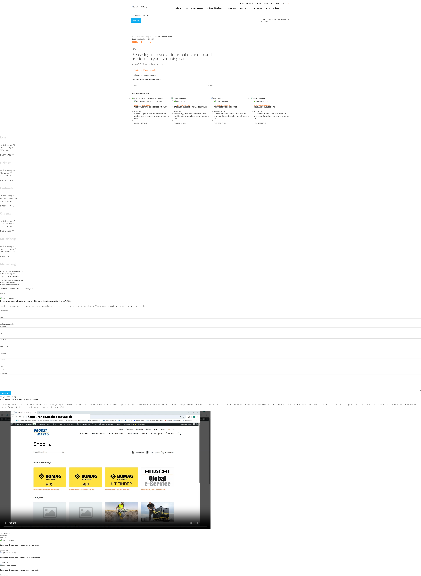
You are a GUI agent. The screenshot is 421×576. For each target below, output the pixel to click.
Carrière (265, 3)
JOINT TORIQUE (147, 16)
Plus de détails (140, 123)
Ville (1, 317)
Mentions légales (8, 274)
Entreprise (4, 311)
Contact (272, 3)
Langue (2, 366)
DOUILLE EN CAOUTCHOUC (264, 107)
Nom (2, 333)
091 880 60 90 (8, 231)
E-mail (2, 360)
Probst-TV (258, 3)
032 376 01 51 (8, 256)
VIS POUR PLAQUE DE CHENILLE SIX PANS (150, 107)
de (283, 4)
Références (249, 3)
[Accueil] (132, 16)
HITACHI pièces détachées (162, 37)
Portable (3, 353)
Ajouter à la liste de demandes (145, 70)
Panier (266, 22)
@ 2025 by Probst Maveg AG (12, 271)
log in (148, 54)
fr (288, 4)
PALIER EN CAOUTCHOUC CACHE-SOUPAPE (190, 107)
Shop (277, 3)
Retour (136, 20)
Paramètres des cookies (11, 276)
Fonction (3, 340)
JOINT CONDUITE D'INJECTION (225, 107)
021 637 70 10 (8, 180)
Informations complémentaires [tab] (145, 75)
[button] (210, 531)
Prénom (3, 326)
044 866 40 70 (8, 205)
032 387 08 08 (8, 155)
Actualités (242, 3)
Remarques (4, 373)
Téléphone (4, 346)
